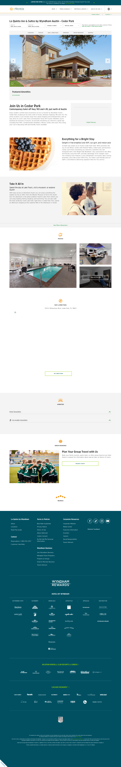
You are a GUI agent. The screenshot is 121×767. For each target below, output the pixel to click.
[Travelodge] (35, 635)
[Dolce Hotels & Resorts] (103, 615)
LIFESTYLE (69, 601)
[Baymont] (52, 635)
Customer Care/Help (18, 544)
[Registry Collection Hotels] (103, 608)
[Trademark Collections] (86, 615)
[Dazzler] (69, 621)
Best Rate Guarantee (44, 523)
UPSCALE (86, 601)
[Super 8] (35, 615)
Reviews (90, 32)
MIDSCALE (52, 601)
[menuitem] (54, 9)
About (13, 523)
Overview (31, 32)
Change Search (96, 14)
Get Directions (58, 373)
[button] (27, 3)
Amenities (66, 32)
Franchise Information (70, 530)
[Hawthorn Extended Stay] (18, 608)
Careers (65, 536)
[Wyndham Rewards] (60, 583)
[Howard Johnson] (35, 628)
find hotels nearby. (97, 26)
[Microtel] (35, 621)
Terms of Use (41, 530)
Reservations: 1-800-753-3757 (21, 541)
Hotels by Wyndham (60, 594)
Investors (66, 533)
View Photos (95, 277)
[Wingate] (52, 615)
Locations (14, 526)
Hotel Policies (91, 122)
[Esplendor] (69, 615)
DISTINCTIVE (103, 601)
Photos (40, 32)
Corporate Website (69, 523)
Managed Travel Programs (46, 555)
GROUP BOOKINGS (78, 32)
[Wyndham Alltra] (69, 635)
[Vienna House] (69, 628)
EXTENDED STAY (17, 601)
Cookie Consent (42, 536)
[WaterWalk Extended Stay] (18, 615)
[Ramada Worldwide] (52, 642)
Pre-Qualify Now (70, 3)
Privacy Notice (42, 526)
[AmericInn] (52, 628)
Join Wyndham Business (45, 552)
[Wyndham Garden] (52, 621)
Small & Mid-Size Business (46, 561)
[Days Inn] (35, 608)
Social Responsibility (70, 539)
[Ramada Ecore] (52, 649)
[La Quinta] (52, 608)
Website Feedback (94, 529)
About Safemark (42, 533)
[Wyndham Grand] (103, 621)
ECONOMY (35, 601)
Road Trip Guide (16, 530)
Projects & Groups (43, 558)
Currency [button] (107, 14)
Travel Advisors (42, 565)
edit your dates (86, 26)
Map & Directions (53, 32)
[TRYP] (69, 608)
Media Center (67, 526)
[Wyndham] (86, 608)
